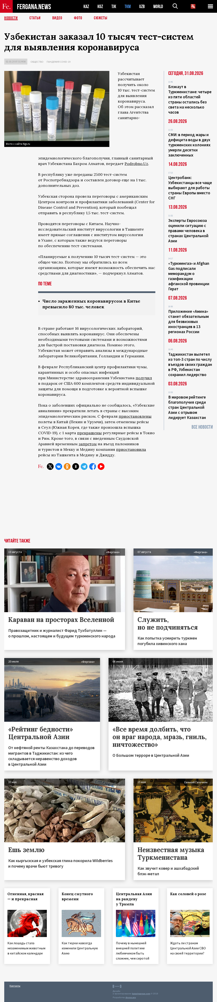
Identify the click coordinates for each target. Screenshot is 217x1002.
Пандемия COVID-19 (58, 61)
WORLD (158, 6)
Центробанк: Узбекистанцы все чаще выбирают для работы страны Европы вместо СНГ (190, 187)
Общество (37, 61)
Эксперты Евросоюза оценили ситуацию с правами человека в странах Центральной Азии (188, 230)
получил (144, 377)
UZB (142, 6)
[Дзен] (75, 466)
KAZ (86, 6)
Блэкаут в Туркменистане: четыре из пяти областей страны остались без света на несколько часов (189, 99)
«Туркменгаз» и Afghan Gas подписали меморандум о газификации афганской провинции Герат (188, 276)
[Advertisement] (108, 506)
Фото (78, 18)
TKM (128, 6)
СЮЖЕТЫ (100, 18)
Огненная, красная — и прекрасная (25, 896)
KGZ (100, 6)
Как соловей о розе (188, 894)
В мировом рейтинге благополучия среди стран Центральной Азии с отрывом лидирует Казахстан (187, 407)
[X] (50, 466)
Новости (11, 18)
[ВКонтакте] (58, 466)
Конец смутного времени (77, 896)
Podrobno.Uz (136, 163)
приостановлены (135, 416)
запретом (88, 443)
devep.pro (130, 997)
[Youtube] (101, 466)
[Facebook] (92, 466)
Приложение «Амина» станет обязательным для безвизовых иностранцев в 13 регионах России (188, 321)
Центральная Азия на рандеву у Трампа (134, 899)
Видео (57, 18)
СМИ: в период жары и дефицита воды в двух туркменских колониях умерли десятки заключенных (189, 145)
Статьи (35, 18)
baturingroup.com (141, 993)
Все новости (202, 427)
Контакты (15, 985)
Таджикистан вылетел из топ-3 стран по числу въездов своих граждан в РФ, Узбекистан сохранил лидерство (190, 364)
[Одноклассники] (67, 466)
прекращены (89, 432)
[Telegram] (84, 466)
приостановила (131, 449)
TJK (113, 6)
